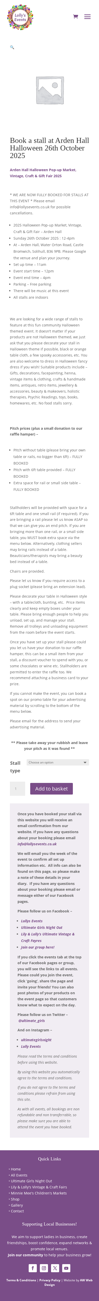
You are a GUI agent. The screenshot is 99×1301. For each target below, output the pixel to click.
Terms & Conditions (21, 1280)
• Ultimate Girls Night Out (30, 1181)
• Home (15, 1169)
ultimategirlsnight (36, 1039)
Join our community (25, 1255)
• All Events (18, 1175)
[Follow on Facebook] (33, 1268)
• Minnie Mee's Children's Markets (38, 1193)
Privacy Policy (49, 1280)
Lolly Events (31, 1046)
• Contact (16, 1211)
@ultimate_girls (32, 1020)
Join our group (37, 947)
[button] (12, 47)
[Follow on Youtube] (66, 1268)
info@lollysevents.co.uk (37, 843)
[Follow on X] (55, 1268)
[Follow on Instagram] (44, 1268)
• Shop (14, 1199)
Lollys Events (32, 921)
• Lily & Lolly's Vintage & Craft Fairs (38, 1187)
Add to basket (51, 788)
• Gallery (16, 1205)
